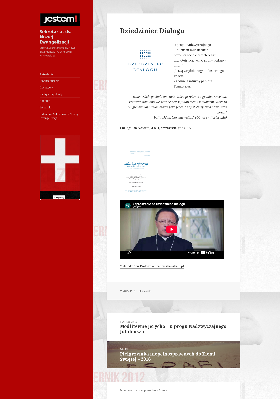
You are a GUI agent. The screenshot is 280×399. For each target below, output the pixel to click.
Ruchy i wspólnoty (51, 94)
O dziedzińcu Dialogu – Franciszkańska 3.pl (152, 266)
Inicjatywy (46, 87)
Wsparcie (45, 107)
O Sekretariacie (49, 81)
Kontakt (45, 101)
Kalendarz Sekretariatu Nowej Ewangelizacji (59, 116)
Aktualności (47, 74)
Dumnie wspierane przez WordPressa (143, 390)
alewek (146, 291)
